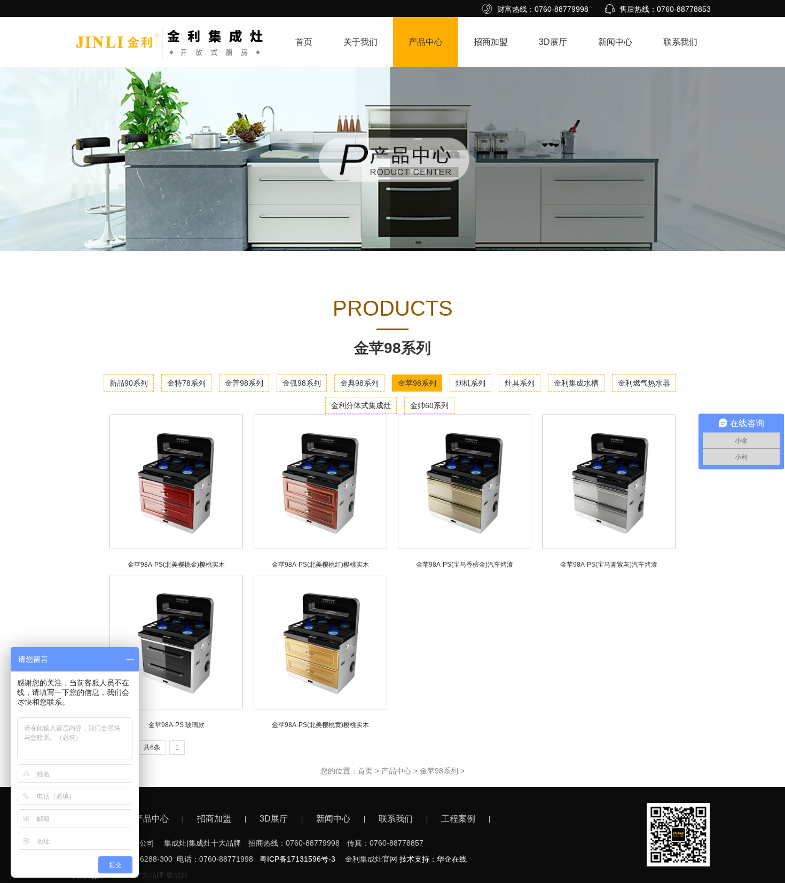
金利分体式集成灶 (361, 405)
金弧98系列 (301, 383)
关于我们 (360, 41)
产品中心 (426, 41)
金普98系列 (244, 383)
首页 (303, 41)
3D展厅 (553, 41)
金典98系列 (359, 383)
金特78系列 (186, 383)
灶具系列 (520, 383)
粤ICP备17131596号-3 (297, 859)
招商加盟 (491, 41)
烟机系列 (470, 383)
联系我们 (680, 41)
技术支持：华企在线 (433, 859)
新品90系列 (128, 383)
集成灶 (177, 875)
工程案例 (458, 818)
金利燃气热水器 (644, 383)
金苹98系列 (417, 383)
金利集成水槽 (576, 383)
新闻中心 (615, 41)
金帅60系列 (429, 405)
